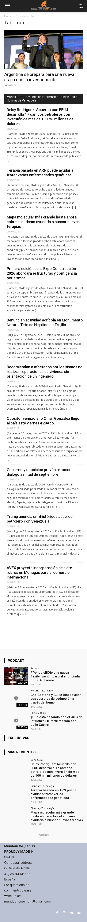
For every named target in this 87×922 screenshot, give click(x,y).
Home (8, 16)
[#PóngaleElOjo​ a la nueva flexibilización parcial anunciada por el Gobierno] (16, 676)
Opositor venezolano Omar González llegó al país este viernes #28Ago (43, 420)
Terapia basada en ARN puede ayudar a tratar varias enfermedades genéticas (40, 172)
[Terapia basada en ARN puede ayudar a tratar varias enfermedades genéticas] (16, 793)
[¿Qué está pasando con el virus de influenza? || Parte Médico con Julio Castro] (16, 720)
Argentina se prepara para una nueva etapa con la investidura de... (39, 77)
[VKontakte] (71, 912)
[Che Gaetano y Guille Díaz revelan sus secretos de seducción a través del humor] (16, 698)
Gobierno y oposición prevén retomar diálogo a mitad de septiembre (39, 472)
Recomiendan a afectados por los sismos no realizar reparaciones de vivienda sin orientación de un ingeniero (45, 371)
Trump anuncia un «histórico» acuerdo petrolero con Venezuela (40, 518)
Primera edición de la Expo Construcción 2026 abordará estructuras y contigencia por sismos (42, 273)
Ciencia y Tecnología (42, 786)
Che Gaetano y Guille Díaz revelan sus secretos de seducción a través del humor (56, 698)
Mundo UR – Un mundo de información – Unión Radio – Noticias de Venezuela (43, 98)
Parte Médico (38, 713)
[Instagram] (64, 912)
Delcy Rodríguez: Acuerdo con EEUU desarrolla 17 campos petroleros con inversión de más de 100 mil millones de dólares (40, 116)
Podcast (35, 668)
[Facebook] (57, 912)
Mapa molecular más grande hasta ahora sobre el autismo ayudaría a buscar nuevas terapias (43, 222)
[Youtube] (79, 912)
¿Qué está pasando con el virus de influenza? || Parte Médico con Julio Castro (57, 721)
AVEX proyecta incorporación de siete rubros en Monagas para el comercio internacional (39, 572)
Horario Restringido (42, 690)
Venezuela (37, 760)
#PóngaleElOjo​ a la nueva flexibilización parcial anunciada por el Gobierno (55, 676)
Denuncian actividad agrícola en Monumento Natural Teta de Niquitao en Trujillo (45, 322)
